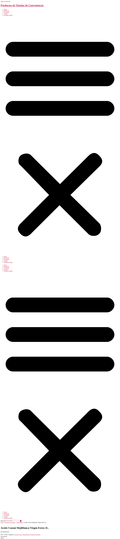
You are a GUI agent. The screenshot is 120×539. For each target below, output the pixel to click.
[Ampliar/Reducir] (1, 536)
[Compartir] (4, 536)
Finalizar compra (8, 15)
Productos (6, 10)
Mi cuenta (6, 12)
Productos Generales (10, 522)
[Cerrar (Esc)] (6, 536)
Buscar (2, 521)
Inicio (5, 9)
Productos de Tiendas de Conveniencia (22, 5)
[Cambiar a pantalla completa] (3, 536)
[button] (60, 135)
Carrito (6, 13)
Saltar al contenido (5, 1)
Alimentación (19, 522)
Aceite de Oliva (18, 534)
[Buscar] (20, 521)
